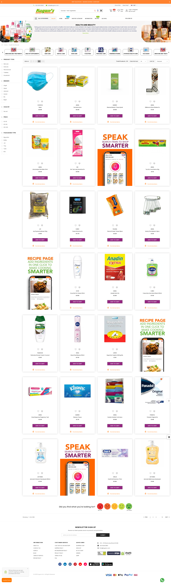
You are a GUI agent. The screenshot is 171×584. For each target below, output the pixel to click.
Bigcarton (6, 137)
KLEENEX (115, 105)
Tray (5, 146)
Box (5, 151)
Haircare (6, 67)
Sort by (152, 61)
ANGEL (77, 105)
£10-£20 (6, 127)
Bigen (5, 99)
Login (130, 9)
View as (26, 61)
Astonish (6, 91)
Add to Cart (40, 116)
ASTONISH (40, 477)
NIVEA (77, 353)
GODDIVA (40, 105)
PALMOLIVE (40, 353)
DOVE (77, 291)
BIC (77, 167)
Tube (5, 148)
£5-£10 (5, 124)
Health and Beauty (14, 45)
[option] (85, 2)
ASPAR (115, 353)
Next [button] (168, 52)
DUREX (77, 229)
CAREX (152, 291)
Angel (5, 85)
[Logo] (45, 12)
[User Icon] (126, 10)
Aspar (5, 88)
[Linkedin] (65, 564)
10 (162, 517)
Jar (4, 143)
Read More (85, 33)
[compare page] (169, 401)
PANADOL (152, 415)
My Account (132, 11)
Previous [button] (2, 52)
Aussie (5, 94)
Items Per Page (134, 61)
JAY (40, 229)
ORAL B (115, 477)
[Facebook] (60, 564)
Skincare (6, 64)
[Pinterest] (75, 564)
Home (5, 45)
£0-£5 (5, 121)
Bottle (5, 140)
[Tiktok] (85, 564)
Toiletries (6, 72)
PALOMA (115, 229)
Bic (4, 97)
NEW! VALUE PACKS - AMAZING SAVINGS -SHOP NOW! (85, 2)
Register (135, 9)
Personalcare (7, 69)
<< (2, 45)
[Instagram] (70, 564)
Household (7, 75)
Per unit (5, 111)
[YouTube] (80, 564)
